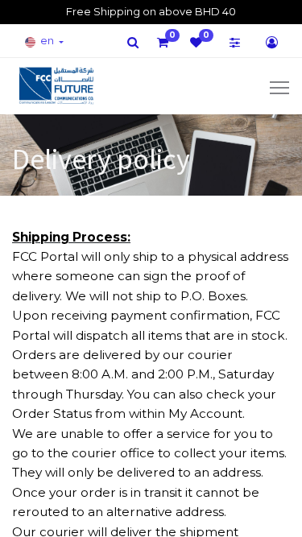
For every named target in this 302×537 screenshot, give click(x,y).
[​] (133, 42)
